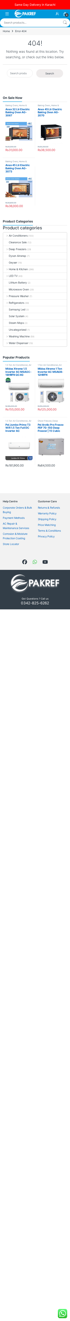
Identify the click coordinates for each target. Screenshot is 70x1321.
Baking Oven (11, 105)
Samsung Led (17, 309)
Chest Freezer (45, 421)
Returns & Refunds (49, 507)
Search (65, 22)
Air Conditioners (18, 235)
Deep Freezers (17, 249)
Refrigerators (16, 302)
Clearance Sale (18, 242)
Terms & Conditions (49, 530)
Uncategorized (18, 329)
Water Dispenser (18, 343)
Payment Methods (14, 517)
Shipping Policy (47, 519)
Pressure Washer (19, 296)
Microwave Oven (19, 289)
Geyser (13, 262)
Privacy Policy (46, 536)
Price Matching (47, 524)
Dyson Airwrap (17, 255)
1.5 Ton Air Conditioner (16, 365)
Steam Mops (16, 322)
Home (6, 31)
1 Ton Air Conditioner (48, 365)
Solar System (16, 316)
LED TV (13, 275)
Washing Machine (19, 336)
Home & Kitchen (18, 269)
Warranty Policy (47, 513)
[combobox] (30, 22)
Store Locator (11, 544)
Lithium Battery (18, 282)
